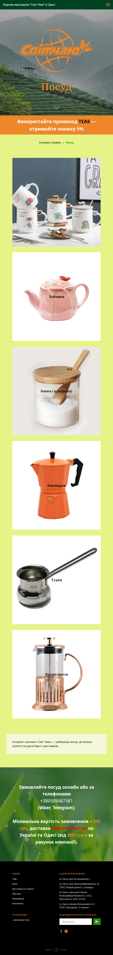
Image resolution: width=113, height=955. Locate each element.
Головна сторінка (50, 418)
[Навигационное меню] (108, 4)
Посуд (70, 418)
